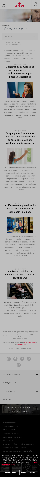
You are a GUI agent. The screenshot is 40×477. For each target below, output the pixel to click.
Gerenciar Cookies (28, 472)
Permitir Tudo (10, 472)
